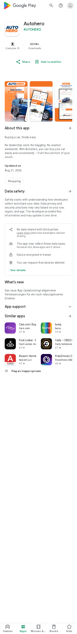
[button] (18, 48)
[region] (38, 46)
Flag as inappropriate (23, 371)
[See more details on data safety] (18, 270)
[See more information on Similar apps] (70, 316)
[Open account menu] (70, 5)
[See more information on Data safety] (70, 191)
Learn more (23, 233)
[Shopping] (14, 181)
